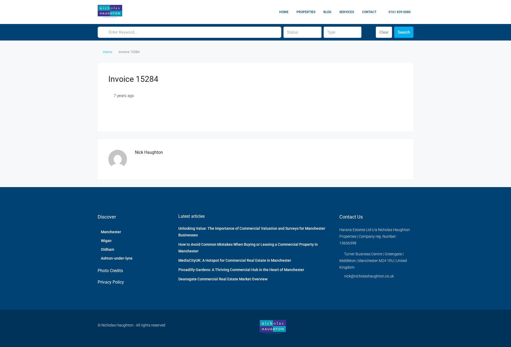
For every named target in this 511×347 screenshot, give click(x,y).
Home (284, 12)
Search (404, 32)
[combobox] (302, 32)
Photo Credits (110, 270)
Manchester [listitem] (111, 232)
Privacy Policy (111, 282)
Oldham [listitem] (107, 249)
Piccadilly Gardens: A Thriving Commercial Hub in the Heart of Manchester (241, 270)
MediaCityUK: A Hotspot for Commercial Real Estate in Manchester (234, 260)
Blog (327, 12)
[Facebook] (390, 328)
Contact (369, 12)
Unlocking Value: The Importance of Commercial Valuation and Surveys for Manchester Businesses (251, 231)
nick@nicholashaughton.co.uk (369, 276)
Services (346, 12)
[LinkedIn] (399, 328)
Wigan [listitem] (106, 241)
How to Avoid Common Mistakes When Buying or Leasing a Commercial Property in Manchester (248, 247)
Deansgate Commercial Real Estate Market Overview (222, 279)
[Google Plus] (408, 328)
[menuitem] (396, 12)
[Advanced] (369, 32)
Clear (384, 32)
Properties (305, 12)
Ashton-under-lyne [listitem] (117, 258)
